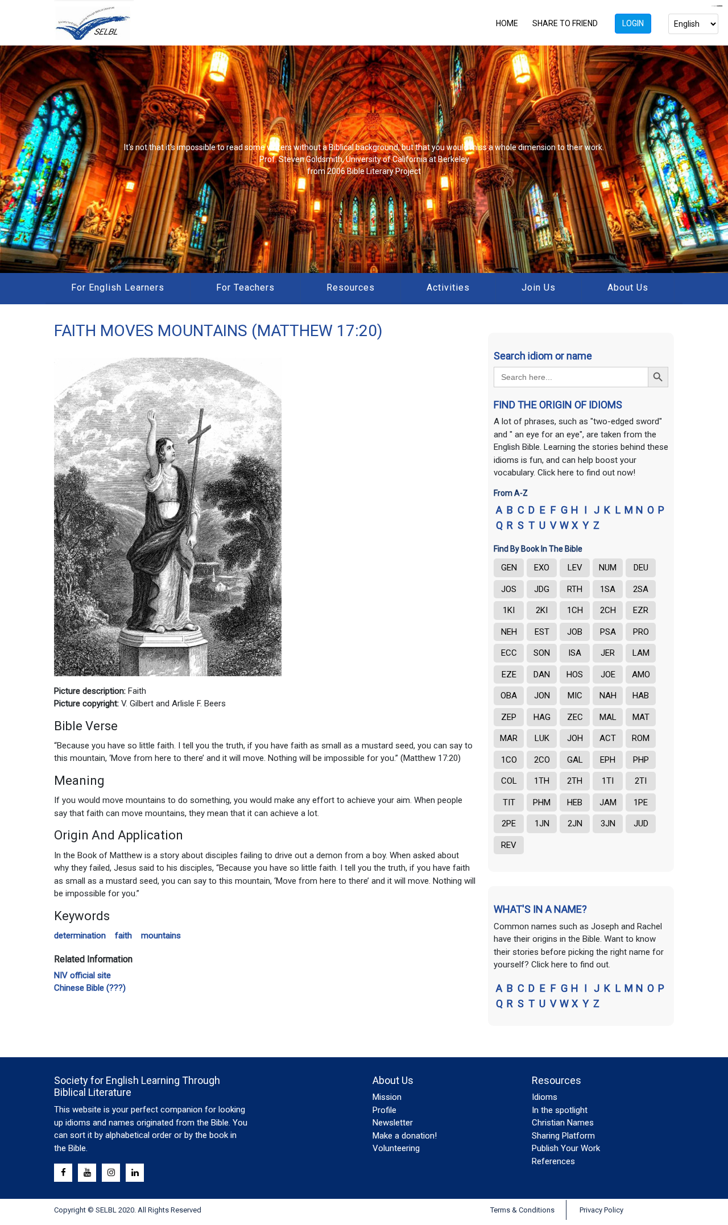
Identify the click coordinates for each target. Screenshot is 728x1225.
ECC (509, 653)
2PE (509, 823)
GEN (509, 567)
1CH (575, 610)
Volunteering (396, 1148)
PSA (608, 632)
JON (542, 695)
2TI (641, 781)
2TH (574, 781)
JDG (541, 589)
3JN (608, 823)
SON (541, 653)
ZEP (508, 717)
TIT (509, 802)
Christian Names (563, 1123)
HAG (542, 717)
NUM (608, 567)
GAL (575, 760)
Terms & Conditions (522, 1210)
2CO (542, 760)
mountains (161, 935)
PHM (542, 802)
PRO (641, 632)
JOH (575, 738)
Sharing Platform (563, 1136)
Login (633, 23)
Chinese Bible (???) (90, 988)
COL (509, 781)
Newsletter (393, 1123)
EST (542, 632)
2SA (640, 589)
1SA (607, 589)
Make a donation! (405, 1136)
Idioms (544, 1097)
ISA (574, 653)
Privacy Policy (601, 1210)
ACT (607, 738)
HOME (507, 23)
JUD (641, 823)
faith (123, 935)
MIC (575, 695)
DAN (541, 674)
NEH (509, 632)
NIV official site (82, 975)
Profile (384, 1110)
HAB (640, 695)
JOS (508, 589)
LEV (575, 567)
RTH (574, 589)
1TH (541, 781)
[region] (364, 159)
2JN (575, 823)
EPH (607, 760)
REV (508, 845)
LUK (542, 738)
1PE (641, 802)
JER (608, 653)
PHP (641, 760)
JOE (608, 674)
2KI (542, 610)
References (553, 1161)
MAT (641, 717)
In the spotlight (560, 1110)
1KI (509, 610)
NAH (608, 695)
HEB (574, 802)
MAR (509, 738)
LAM (641, 653)
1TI (608, 781)
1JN (542, 823)
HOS (574, 674)
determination (80, 935)
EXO (541, 567)
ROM (641, 738)
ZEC (575, 717)
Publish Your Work (566, 1148)
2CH (608, 610)
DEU (641, 567)
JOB (574, 632)
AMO (641, 674)
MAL (608, 717)
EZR (640, 610)
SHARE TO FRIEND (565, 23)
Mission (387, 1097)
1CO (509, 760)
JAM (608, 802)
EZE (509, 674)
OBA (508, 695)
